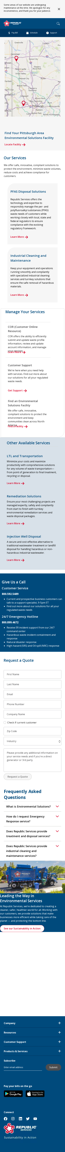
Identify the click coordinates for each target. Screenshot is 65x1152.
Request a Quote (18, 776)
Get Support (15, 390)
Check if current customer (22, 722)
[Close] (58, 9)
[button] (59, 741)
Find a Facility (15, 426)
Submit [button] (53, 1067)
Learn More (17, 236)
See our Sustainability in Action (22, 928)
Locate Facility (13, 144)
